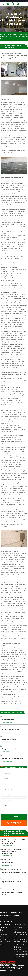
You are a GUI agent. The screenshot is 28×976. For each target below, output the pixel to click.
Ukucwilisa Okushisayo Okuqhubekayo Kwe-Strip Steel (14, 36)
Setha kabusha (14, 823)
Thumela (14, 816)
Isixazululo (12, 34)
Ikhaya (2, 34)
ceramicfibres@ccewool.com (11, 938)
